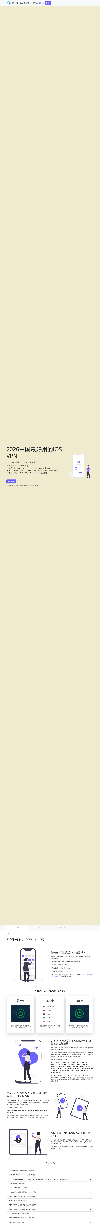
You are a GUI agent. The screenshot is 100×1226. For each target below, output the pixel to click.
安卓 (39, 928)
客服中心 (22, 3)
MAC (82, 928)
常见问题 (35, 3)
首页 (13, 3)
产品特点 (28, 3)
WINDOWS (61, 928)
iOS (17, 928)
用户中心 (47, 3)
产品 (12, 933)
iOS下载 (12, 481)
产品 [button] (16, 3)
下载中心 (41, 3)
